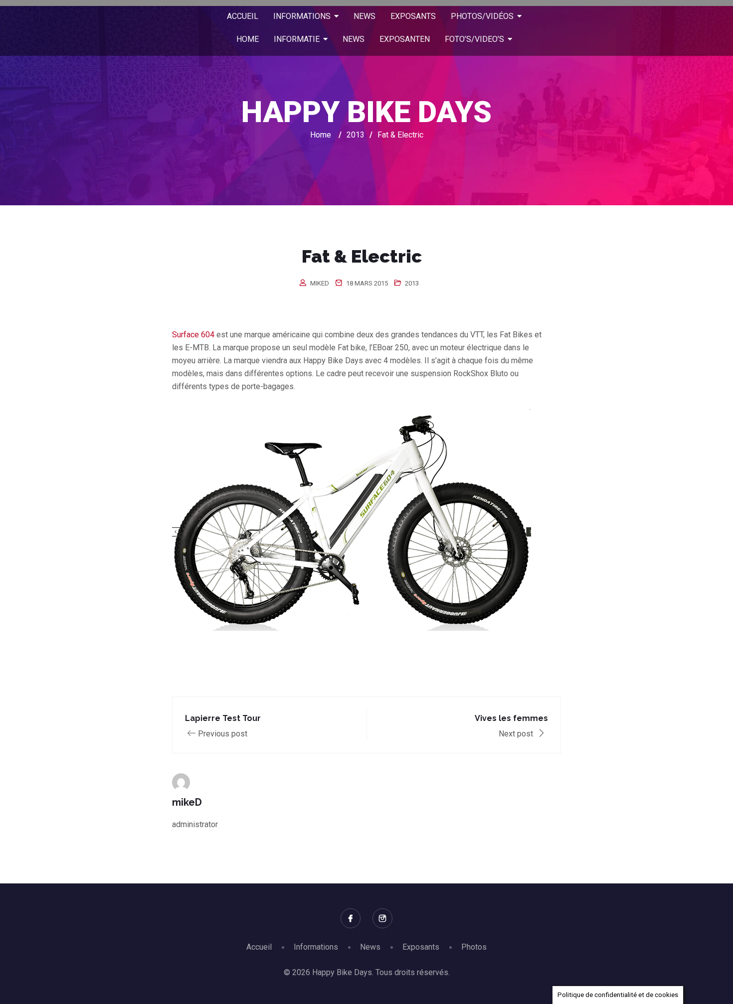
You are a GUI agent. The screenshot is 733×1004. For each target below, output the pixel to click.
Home (320, 135)
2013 (412, 283)
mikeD (319, 283)
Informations (316, 947)
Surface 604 (193, 334)
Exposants (420, 947)
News (370, 947)
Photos (474, 947)
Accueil (259, 947)
